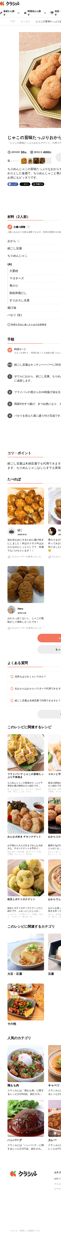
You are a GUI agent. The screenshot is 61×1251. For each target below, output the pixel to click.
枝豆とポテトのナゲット (21, 899)
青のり (13, 285)
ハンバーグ (14, 1140)
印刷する (39, 184)
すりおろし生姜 (19, 300)
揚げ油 (11, 307)
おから (11, 241)
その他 (11, 1023)
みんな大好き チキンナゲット (24, 836)
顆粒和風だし (18, 293)
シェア (14, 184)
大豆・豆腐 (14, 973)
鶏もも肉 (13, 1085)
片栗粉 (13, 271)
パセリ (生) (14, 315)
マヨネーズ (16, 278)
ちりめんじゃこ (17, 255)
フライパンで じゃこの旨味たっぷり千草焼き (25, 775)
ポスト (26, 184)
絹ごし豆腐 (14, 248)
